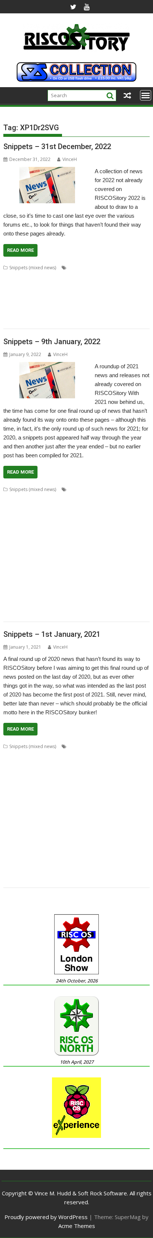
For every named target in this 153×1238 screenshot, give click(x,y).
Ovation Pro (61, 294)
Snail (109, 303)
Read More (20, 250)
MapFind (100, 543)
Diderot (118, 782)
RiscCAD (36, 303)
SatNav (71, 303)
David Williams (79, 782)
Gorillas (69, 800)
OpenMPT (99, 552)
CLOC (89, 507)
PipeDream (89, 294)
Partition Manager (72, 560)
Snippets (126, 303)
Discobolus (63, 525)
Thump (91, 312)
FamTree (28, 276)
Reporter (12, 844)
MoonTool (14, 826)
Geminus (136, 276)
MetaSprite (87, 285)
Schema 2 (91, 303)
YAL (133, 614)
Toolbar (44, 871)
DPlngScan (14, 791)
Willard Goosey (72, 871)
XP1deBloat (103, 871)
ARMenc (111, 267)
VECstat (133, 605)
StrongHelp (53, 587)
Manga (81, 543)
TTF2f (125, 596)
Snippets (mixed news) (32, 267)
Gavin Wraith (16, 800)
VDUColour (114, 312)
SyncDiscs (118, 862)
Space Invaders (19, 312)
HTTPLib (12, 285)
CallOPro (60, 507)
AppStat (94, 498)
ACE (72, 267)
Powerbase (116, 294)
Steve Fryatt (63, 862)
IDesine (34, 809)
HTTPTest (13, 809)
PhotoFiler (131, 826)
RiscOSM (120, 569)
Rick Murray (71, 844)
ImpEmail (13, 543)
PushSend (75, 835)
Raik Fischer (100, 835)
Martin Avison (62, 817)
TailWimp (13, 596)
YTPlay (60, 880)
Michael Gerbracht (128, 817)
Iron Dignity (57, 809)
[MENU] (145, 95)
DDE (102, 782)
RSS (27, 853)
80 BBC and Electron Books (97, 489)
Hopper (100, 534)
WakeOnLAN (55, 614)
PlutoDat (53, 835)
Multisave (138, 543)
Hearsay (80, 534)
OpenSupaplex (128, 552)
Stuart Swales (91, 862)
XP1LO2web (16, 880)
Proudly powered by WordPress (46, 1217)
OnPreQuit (75, 552)
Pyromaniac (36, 569)
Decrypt (49, 516)
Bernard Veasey (89, 755)
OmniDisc (36, 294)
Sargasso (33, 578)
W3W (34, 614)
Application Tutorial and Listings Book (43, 498)
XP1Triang (40, 321)
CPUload (12, 516)
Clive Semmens (42, 773)
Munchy (11, 552)
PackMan (41, 560)
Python (59, 569)
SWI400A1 (104, 587)
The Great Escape (80, 596)
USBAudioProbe (20, 605)
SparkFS (134, 853)
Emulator (68, 791)
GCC (37, 534)
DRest (84, 525)
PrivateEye (14, 303)
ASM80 (10, 755)
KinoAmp (33, 285)
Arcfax (141, 746)
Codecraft (108, 507)
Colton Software (78, 773)
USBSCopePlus (107, 605)
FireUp (63, 276)
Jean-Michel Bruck (111, 809)
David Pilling (48, 782)
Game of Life (111, 276)
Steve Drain (36, 862)
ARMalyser (14, 507)
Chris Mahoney (97, 764)
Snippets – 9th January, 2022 (51, 341)
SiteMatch (113, 853)
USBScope (78, 605)
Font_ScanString (130, 525)
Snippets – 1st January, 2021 (51, 634)
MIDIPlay (123, 285)
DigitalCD (38, 525)
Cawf (114, 755)
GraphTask (56, 534)
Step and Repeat (20, 587)
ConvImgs (108, 773)
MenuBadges (60, 285)
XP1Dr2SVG (15, 321)
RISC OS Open (100, 844)
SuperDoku (79, 587)
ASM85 (27, 755)
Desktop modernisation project (94, 516)
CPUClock (132, 507)
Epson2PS (91, 791)
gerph (51, 800)
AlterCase (89, 267)
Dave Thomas (17, 782)
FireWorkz (84, 276)
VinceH (69, 159)
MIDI (106, 285)
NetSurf (53, 552)
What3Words (85, 614)
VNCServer (14, 614)
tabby (61, 312)
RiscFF (54, 303)
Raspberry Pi (129, 835)
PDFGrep (107, 826)
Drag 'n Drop (42, 791)
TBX (55, 596)
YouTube (41, 880)
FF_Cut (46, 276)
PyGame (12, 569)
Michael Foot (92, 817)
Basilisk (45, 755)
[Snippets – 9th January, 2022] (47, 366)
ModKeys (13, 294)
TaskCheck (37, 596)
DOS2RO (132, 267)
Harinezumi (92, 800)
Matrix (118, 543)
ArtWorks (38, 507)
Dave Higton (134, 773)
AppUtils (122, 746)
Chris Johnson (64, 764)
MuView (36, 826)
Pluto (35, 835)
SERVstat (96, 578)
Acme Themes (76, 1225)
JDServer (81, 809)
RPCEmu (11, 578)
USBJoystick (52, 605)
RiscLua (125, 844)
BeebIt (63, 755)
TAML (75, 312)
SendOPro (74, 578)
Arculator (116, 498)
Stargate (12, 862)
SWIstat (125, 587)
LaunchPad (59, 543)
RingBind (78, 569)
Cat (76, 507)
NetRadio (32, 552)
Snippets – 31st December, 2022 (57, 146)
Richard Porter (40, 844)
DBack (31, 516)
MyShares (57, 826)
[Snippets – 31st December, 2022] (47, 171)
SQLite (45, 312)
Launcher (35, 817)
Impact (118, 534)
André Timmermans (89, 746)
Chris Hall (37, 764)
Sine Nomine (87, 853)
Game (134, 791)
